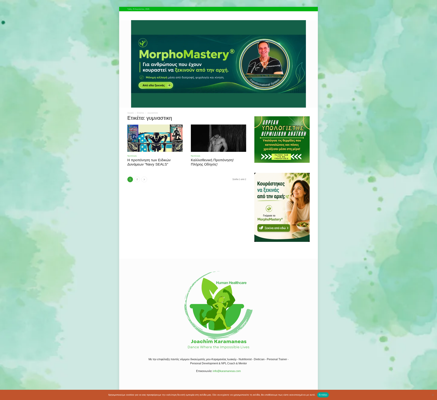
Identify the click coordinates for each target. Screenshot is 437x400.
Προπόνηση (132, 156)
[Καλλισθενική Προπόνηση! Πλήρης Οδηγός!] (218, 138)
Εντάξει (323, 394)
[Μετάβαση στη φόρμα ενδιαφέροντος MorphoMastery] (218, 64)
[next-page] (144, 179)
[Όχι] (432, 395)
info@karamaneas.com (227, 371)
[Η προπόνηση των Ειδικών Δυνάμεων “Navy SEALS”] (155, 138)
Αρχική (130, 113)
